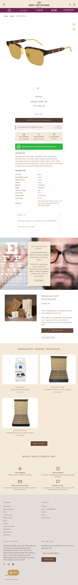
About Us (22, 215)
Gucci (12, 16)
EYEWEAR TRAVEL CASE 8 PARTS (58, 390)
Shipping (5, 523)
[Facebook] (4, 564)
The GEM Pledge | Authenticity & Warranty (37, 221)
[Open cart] (74, 4)
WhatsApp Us (39, 280)
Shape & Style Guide (8, 509)
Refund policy (7, 535)
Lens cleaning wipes (20, 390)
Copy (58, 127)
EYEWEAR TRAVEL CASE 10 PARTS (20, 433)
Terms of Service (7, 532)
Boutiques (44, 506)
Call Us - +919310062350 (48, 509)
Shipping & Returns (26, 227)
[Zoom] (74, 24)
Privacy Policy (7, 529)
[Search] (70, 5)
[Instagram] (8, 564)
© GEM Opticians (11, 579)
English (8, 575)
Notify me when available (39, 120)
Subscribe (48, 559)
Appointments (7, 506)
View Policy (54, 139)
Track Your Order (45, 518)
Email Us (43, 512)
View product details (48, 337)
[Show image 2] (40, 88)
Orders (5, 520)
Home (6, 16)
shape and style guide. (44, 205)
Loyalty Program (7, 515)
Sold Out (39, 114)
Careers (43, 515)
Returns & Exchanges (9, 526)
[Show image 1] (37, 88)
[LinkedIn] (13, 564)
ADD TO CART (39, 443)
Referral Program (7, 518)
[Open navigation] (4, 4)
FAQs (4, 512)
